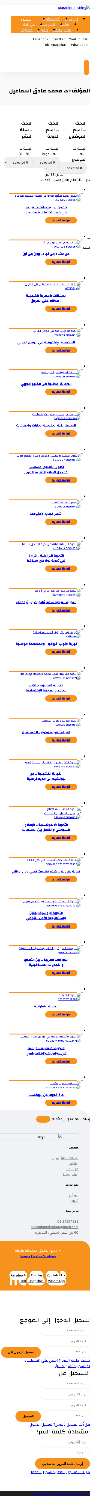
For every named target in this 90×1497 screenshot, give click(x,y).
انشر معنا (70, 1174)
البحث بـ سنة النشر (24, 151)
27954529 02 (67, 1221)
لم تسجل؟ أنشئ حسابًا (72, 1366)
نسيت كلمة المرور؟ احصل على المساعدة (57, 1360)
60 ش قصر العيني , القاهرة (56, 1232)
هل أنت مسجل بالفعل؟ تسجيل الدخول (60, 1424)
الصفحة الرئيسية (65, 1158)
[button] (41, 39)
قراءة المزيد (61, 220)
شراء (74, 1200)
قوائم (73, 1195)
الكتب (73, 1163)
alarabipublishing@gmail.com (54, 1227)
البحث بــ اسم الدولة (51, 151)
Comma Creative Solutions (38, 1256)
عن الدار (72, 1169)
